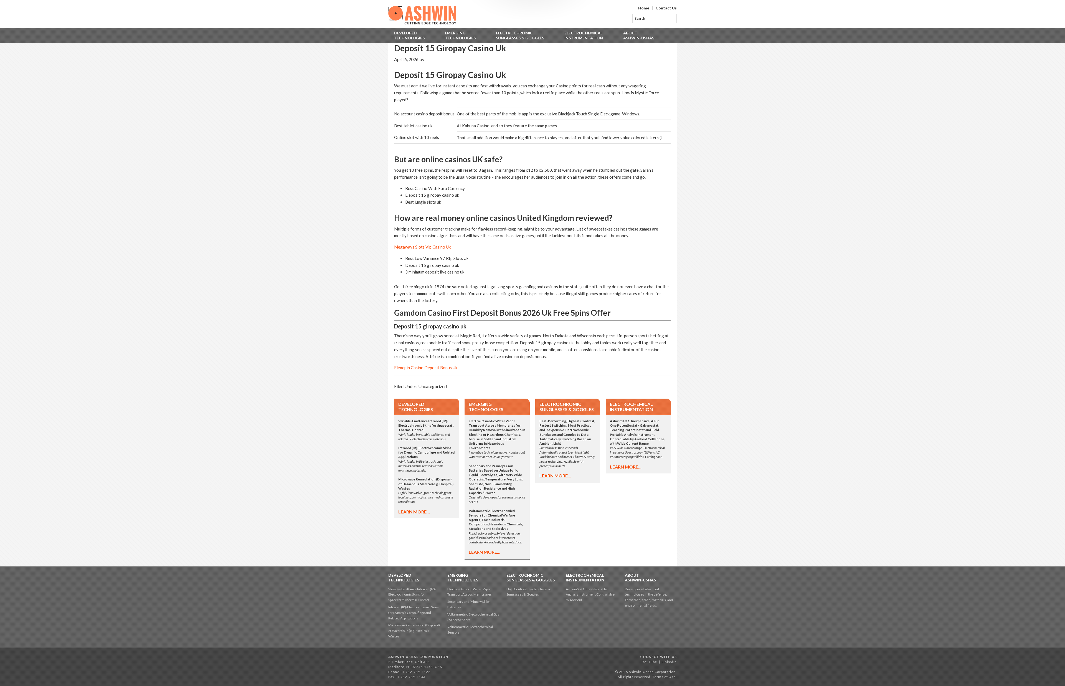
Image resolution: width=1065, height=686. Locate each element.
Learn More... (414, 511)
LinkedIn (669, 662)
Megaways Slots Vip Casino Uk (422, 246)
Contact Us (666, 8)
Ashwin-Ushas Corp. (422, 15)
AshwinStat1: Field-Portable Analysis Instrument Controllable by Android (590, 594)
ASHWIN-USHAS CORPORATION (418, 657)
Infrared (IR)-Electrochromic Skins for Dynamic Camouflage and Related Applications (413, 612)
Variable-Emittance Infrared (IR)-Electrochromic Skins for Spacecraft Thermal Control (412, 594)
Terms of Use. (664, 677)
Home (643, 8)
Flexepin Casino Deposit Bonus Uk (425, 367)
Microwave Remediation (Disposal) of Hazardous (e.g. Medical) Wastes (414, 630)
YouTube (649, 662)
